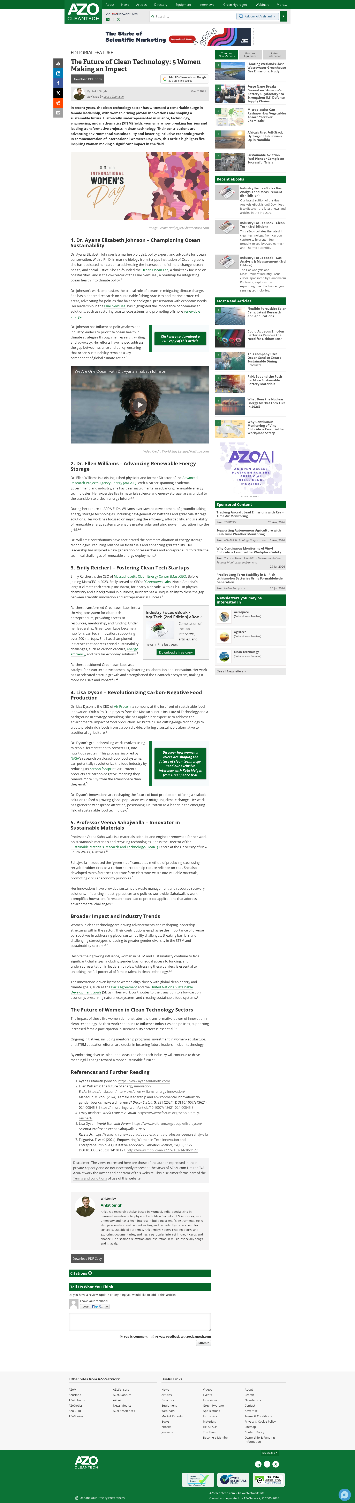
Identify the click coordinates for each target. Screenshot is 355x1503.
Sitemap (250, 1427)
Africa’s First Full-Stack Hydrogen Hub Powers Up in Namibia (265, 136)
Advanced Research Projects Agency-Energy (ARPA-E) (134, 480)
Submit (203, 1343)
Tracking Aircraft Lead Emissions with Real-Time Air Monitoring (250, 514)
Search (249, 1395)
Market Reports (172, 1416)
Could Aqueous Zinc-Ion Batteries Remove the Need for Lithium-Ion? (266, 335)
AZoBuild (75, 1411)
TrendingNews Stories (227, 54)
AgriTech (240, 632)
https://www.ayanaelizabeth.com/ (144, 1081)
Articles (166, 1395)
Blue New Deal (115, 306)
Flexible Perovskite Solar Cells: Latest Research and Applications (267, 312)
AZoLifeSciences (124, 1411)
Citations (79, 1273)
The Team (210, 1432)
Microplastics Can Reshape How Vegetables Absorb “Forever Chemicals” (267, 115)
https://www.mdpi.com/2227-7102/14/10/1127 (162, 1150)
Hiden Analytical (234, 588)
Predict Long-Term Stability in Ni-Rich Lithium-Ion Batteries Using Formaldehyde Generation (250, 578)
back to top (268, 1453)
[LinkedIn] (58, 73)
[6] (230, 429)
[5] (230, 162)
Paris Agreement (124, 987)
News (165, 1389)
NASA (75, 758)
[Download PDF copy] (58, 63)
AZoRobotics (77, 1400)
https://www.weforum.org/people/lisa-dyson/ (167, 1123)
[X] (58, 93)
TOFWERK (230, 522)
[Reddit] (58, 103)
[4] (230, 139)
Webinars (168, 1411)
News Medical (122, 1405)
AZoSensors (121, 1389)
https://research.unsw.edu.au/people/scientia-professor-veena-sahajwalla (150, 1134)
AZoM (72, 1389)
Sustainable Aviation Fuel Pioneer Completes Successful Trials (266, 158)
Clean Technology (246, 652)
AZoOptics (76, 1405)
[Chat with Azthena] (345, 1495)
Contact (250, 1405)
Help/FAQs (210, 1427)
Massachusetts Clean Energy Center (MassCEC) (150, 576)
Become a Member (216, 1437)
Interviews (210, 1400)
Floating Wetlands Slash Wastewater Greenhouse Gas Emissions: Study (267, 67)
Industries (210, 1416)
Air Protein (122, 706)
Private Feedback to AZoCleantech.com (183, 1336)
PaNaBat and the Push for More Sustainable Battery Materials (265, 380)
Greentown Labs (158, 581)
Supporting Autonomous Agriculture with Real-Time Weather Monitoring (249, 532)
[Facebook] (58, 83)
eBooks (166, 1427)
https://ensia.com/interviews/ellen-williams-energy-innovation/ (136, 1091)
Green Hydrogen (214, 1405)
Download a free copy (176, 652)
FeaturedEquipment (251, 54)
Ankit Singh (111, 1205)
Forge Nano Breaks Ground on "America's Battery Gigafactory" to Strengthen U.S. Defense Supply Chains (266, 93)
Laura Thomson (114, 96)
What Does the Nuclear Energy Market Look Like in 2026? (266, 403)
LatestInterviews (275, 54)
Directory (167, 1400)
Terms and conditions (90, 1178)
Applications (211, 1411)
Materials (209, 1421)
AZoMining (76, 1416)
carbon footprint (103, 769)
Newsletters (253, 1400)
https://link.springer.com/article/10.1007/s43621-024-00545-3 (146, 1107)
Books (165, 1421)
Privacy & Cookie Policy (260, 1421)
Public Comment (136, 1336)
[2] (230, 93)
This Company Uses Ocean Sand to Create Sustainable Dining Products (264, 359)
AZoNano (75, 1395)
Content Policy (254, 1432)
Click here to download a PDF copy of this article (180, 338)
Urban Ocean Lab (155, 270)
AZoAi (117, 1400)
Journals (167, 1432)
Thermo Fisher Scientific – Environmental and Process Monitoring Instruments (249, 560)
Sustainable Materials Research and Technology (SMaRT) (114, 847)
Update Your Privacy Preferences (102, 1498)
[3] (230, 116)
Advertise (251, 1411)
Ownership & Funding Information (260, 1440)
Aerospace (241, 612)
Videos (207, 1389)
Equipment (169, 1405)
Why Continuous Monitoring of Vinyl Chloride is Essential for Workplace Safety (266, 427)
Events (207, 1395)
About (249, 1389)
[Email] (58, 113)
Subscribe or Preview (247, 616)
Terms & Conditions (258, 1416)
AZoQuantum (122, 1395)
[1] (230, 71)
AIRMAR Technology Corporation (245, 540)
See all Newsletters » (231, 671)
